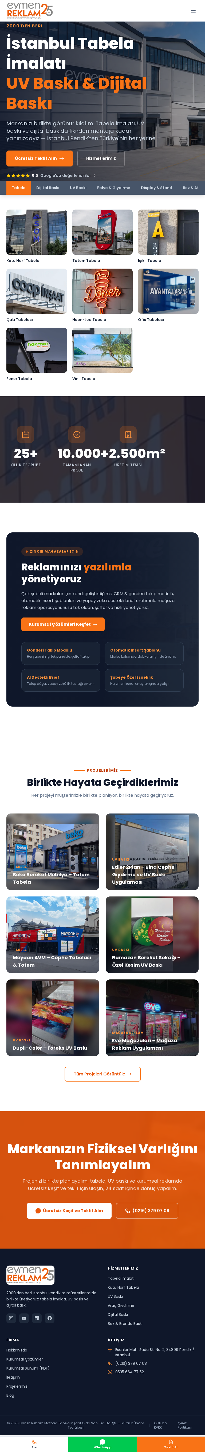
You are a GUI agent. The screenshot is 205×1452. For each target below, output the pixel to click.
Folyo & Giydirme (113, 187)
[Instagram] (11, 1318)
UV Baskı (78, 187)
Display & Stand (156, 187)
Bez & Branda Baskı (125, 1323)
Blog (10, 1395)
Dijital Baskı (47, 187)
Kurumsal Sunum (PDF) (28, 1368)
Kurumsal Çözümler (24, 1359)
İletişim (13, 1377)
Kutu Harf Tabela (123, 1287)
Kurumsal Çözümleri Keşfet (60, 624)
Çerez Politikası (185, 1425)
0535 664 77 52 (129, 1372)
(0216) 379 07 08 (150, 1211)
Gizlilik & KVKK (160, 1425)
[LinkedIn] (37, 1318)
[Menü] (193, 10)
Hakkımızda (16, 1350)
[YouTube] (24, 1318)
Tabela (19, 187)
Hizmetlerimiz (101, 158)
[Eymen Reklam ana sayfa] (29, 11)
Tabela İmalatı (121, 1278)
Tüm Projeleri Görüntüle (99, 1074)
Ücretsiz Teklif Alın (36, 158)
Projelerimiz (16, 1386)
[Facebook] (49, 1318)
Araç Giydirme (121, 1305)
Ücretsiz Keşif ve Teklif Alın (73, 1211)
